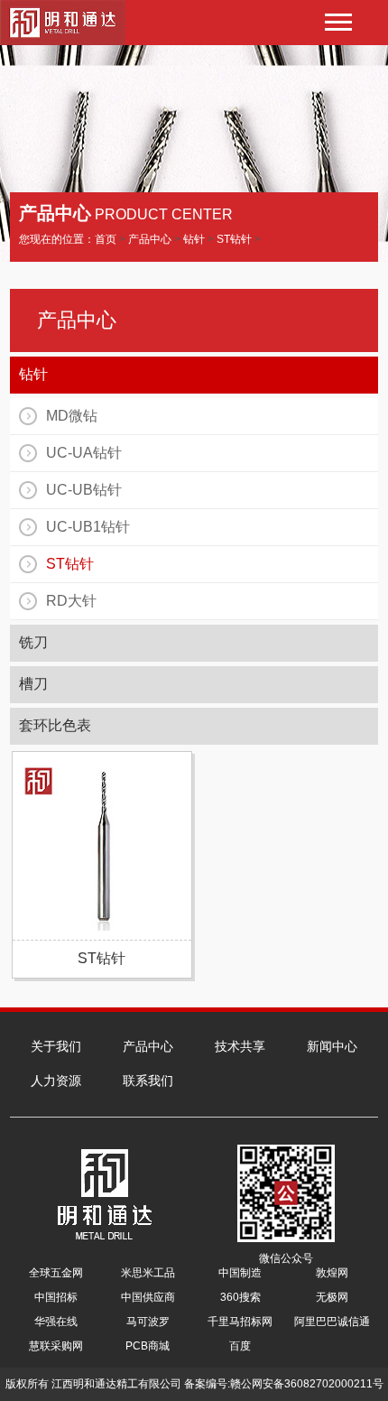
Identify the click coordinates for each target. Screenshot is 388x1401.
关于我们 (56, 1046)
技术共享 (240, 1046)
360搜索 (240, 1297)
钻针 (194, 239)
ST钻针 (234, 239)
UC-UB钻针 (84, 489)
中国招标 (56, 1297)
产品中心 (149, 239)
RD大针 (71, 600)
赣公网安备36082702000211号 (306, 1384)
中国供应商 (148, 1297)
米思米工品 (148, 1272)
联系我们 (148, 1080)
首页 (105, 239)
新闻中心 (332, 1046)
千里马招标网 (240, 1321)
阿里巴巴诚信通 (332, 1321)
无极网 (332, 1297)
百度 (240, 1346)
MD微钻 (71, 415)
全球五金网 (56, 1272)
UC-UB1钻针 (88, 526)
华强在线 (56, 1321)
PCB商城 (147, 1346)
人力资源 (56, 1080)
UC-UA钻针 (84, 452)
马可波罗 (148, 1321)
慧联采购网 (56, 1346)
